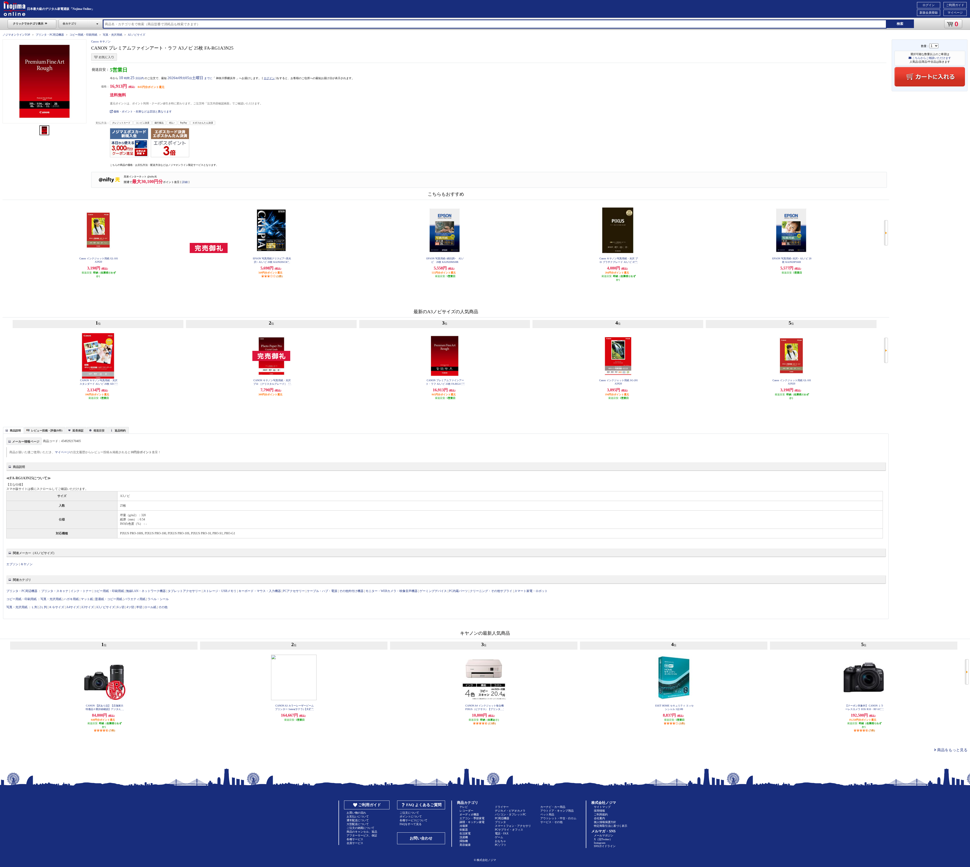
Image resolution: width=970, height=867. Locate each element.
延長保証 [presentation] (78, 430)
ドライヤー (502, 806)
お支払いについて (358, 816)
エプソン (12, 564)
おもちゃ (500, 840)
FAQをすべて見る (411, 824)
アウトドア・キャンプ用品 (557, 810)
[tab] (13, 430)
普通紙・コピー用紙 (108, 599)
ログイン (929, 5)
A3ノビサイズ (136, 34)
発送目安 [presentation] (99, 430)
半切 (139, 607)
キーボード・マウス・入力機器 (260, 591)
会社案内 (599, 818)
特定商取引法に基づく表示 (610, 825)
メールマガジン (603, 835)
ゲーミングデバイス (433, 591)
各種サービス (355, 839)
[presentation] (13, 430)
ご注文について (409, 812)
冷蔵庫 (463, 825)
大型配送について (358, 824)
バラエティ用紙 (135, 599)
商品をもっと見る (951, 750)
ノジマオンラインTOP (16, 34)
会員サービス (355, 843)
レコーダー (466, 810)
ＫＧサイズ (56, 607)
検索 (900, 24)
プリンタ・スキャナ (54, 591)
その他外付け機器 (351, 591)
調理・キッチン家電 (471, 822)
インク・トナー (81, 591)
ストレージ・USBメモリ (219, 591)
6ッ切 (121, 607)
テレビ (463, 806)
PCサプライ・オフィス (509, 829)
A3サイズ (87, 607)
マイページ (955, 12)
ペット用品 (547, 814)
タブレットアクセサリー (184, 591)
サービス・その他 (551, 822)
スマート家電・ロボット (531, 591)
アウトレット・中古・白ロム (558, 818)
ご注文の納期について (360, 827)
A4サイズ (72, 607)
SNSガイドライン (605, 846)
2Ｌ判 (43, 607)
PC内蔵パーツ (458, 591)
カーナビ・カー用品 (552, 806)
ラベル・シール (158, 599)
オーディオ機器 (469, 814)
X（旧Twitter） (603, 839)
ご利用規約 (601, 814)
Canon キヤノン (101, 41)
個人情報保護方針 (605, 822)
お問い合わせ (421, 838)
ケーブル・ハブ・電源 (322, 591)
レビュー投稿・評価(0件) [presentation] (46, 430)
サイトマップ (602, 806)
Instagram (599, 842)
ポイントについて (411, 816)
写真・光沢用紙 (112, 34)
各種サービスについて (413, 820)
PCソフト (500, 844)
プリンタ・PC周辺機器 (50, 34)
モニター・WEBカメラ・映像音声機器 (392, 591)
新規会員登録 (928, 12)
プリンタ (500, 822)
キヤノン (26, 564)
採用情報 (599, 810)
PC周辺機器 (502, 818)
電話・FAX (501, 833)
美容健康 (465, 844)
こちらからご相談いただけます (931, 57)
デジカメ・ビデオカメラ (510, 810)
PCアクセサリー (294, 591)
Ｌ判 (34, 607)
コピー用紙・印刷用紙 (83, 34)
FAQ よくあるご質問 (424, 805)
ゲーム (499, 837)
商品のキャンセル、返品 (362, 831)
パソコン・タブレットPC (510, 814)
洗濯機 (463, 837)
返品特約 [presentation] (120, 430)
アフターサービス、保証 (362, 835)
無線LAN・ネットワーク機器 (146, 591)
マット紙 (87, 599)
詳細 (185, 182)
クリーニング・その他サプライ (491, 591)
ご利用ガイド (955, 5)
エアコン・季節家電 (471, 818)
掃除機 (463, 840)
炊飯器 (463, 829)
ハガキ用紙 (71, 599)
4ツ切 (130, 607)
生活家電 (465, 833)
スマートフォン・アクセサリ (513, 825)
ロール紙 (150, 607)
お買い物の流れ (356, 812)
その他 (162, 607)
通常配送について (358, 820)
